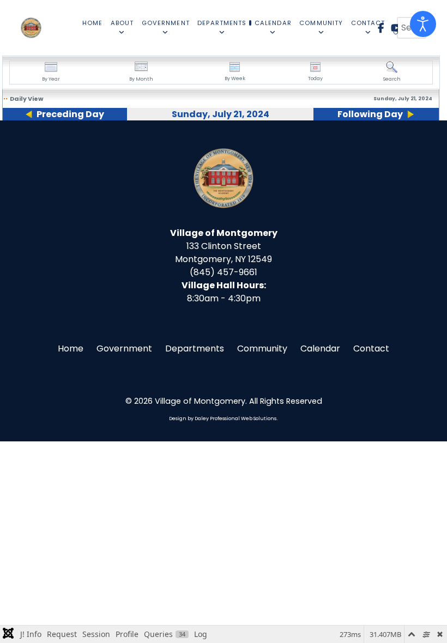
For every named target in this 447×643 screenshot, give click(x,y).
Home (70, 348)
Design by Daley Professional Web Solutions (222, 418)
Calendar (320, 348)
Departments (194, 348)
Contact (371, 348)
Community (262, 348)
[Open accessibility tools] (423, 24)
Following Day (370, 114)
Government (124, 348)
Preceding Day (70, 114)
